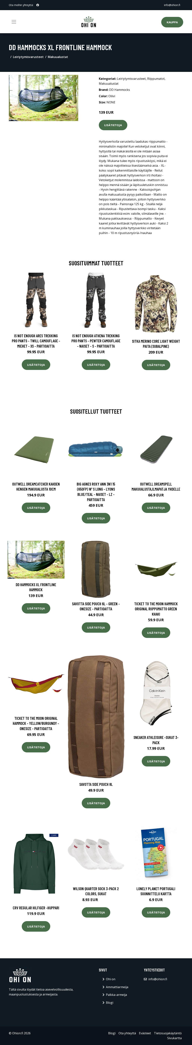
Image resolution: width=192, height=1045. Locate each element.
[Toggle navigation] (14, 21)
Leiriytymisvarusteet (28, 57)
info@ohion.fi (172, 5)
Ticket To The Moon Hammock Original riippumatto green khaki (156, 608)
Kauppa (172, 22)
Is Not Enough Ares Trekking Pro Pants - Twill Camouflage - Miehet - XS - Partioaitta (36, 340)
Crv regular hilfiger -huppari (36, 907)
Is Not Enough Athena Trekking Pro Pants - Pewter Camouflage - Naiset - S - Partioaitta (95, 340)
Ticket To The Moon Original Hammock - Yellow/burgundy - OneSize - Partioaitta (36, 723)
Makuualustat (58, 57)
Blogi (109, 1003)
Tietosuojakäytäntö (168, 1033)
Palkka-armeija (116, 995)
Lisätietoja (113, 125)
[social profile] (37, 5)
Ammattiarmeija (117, 987)
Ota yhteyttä (127, 1033)
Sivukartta (174, 1038)
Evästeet (145, 1033)
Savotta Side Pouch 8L (96, 784)
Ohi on (110, 979)
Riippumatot (156, 79)
